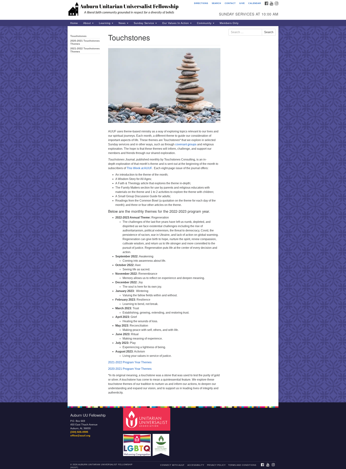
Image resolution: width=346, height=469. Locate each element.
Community (204, 23)
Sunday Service (144, 23)
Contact (230, 3)
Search (216, 3)
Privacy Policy (216, 465)
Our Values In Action (176, 23)
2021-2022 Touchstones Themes (85, 50)
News (123, 23)
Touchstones (78, 36)
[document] (173, 214)
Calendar (254, 3)
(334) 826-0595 (79, 432)
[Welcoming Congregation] (137, 443)
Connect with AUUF (172, 465)
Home (74, 23)
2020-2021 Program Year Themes (130, 368)
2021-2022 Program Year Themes (130, 362)
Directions (201, 3)
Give (242, 3)
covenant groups (185, 144)
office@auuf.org (80, 435)
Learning (105, 23)
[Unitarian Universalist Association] (147, 419)
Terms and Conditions (242, 465)
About (87, 23)
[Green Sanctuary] (161, 443)
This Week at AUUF (139, 168)
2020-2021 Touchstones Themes (85, 42)
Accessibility (195, 465)
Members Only (229, 23)
